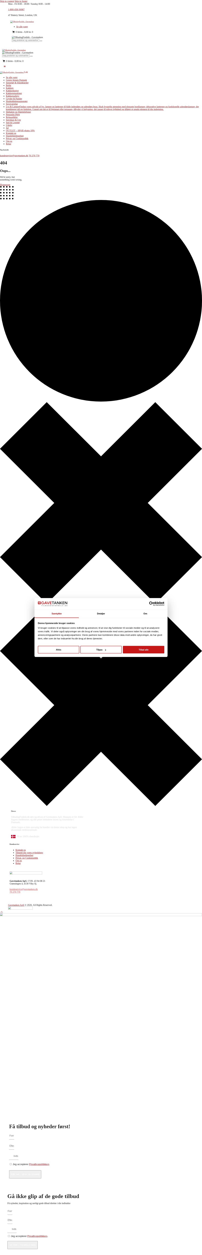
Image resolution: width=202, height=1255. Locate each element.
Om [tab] (145, 613)
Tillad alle (143, 649)
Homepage (5, 184)
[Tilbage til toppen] (1, 912)
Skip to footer (21, 1)
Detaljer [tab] (101, 613)
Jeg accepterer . (31, 1164)
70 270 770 (34, 155)
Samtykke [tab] (57, 613)
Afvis (58, 649)
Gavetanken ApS (16, 905)
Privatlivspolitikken (39, 1164)
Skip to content (7, 1)
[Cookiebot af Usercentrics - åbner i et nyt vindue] (151, 604)
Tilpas (99, 649)
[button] (4, 66)
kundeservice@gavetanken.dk (14, 155)
